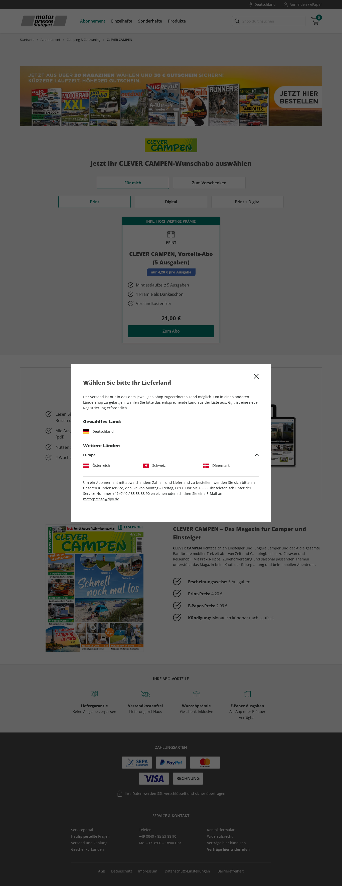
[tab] (171, 455)
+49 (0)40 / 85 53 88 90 (131, 493)
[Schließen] (256, 376)
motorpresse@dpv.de (101, 499)
